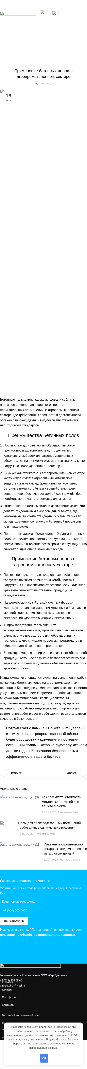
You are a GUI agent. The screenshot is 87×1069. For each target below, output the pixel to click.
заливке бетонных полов (22, 682)
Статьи (32, 42)
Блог (23, 42)
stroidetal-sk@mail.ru (12, 985)
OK (44, 1058)
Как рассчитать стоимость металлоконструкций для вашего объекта (61, 801)
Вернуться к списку (43, 773)
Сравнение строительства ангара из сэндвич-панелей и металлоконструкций (65, 849)
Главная (12, 42)
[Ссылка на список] (43, 982)
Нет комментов (68, 812)
